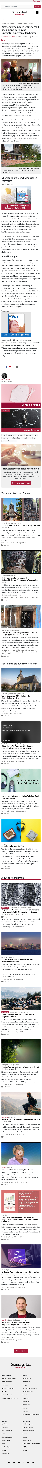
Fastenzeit (4, 1427)
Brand (4, 435)
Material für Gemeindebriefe (31, 1444)
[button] (4, 40)
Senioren (13, 441)
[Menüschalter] (37, 12)
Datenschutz (26, 1405)
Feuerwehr (20, 435)
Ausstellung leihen (28, 1424)
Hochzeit (4, 1450)
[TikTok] (23, 1463)
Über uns (25, 1411)
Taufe (3, 1444)
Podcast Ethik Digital (7, 1388)
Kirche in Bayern (6, 1382)
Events (24, 1434)
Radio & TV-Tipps (6, 1395)
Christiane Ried (9, 37)
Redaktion (25, 1398)
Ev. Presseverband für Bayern (31, 1415)
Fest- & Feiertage (6, 1431)
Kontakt (24, 1395)
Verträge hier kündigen (29, 1388)
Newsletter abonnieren (21, 483)
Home (3, 19)
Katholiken (28, 435)
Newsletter (25, 1401)
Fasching (4, 1424)
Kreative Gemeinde (29, 438)
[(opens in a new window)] (9, 1463)
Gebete (24, 1437)
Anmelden (37, 1)
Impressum (25, 1408)
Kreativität (5, 441)
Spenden (25, 1450)
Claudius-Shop (26, 1378)
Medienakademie (27, 1427)
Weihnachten (5, 1440)
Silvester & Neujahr (7, 1437)
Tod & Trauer (5, 1454)
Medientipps (5, 1385)
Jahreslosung (26, 1440)
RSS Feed (25, 1447)
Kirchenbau (5, 438)
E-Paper (24, 1385)
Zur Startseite (21, 1351)
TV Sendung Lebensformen (9, 1398)
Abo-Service (26, 1382)
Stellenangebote (27, 1392)
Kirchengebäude (16, 438)
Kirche (11, 19)
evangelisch (11, 435)
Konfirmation (5, 1447)
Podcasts (4, 1392)
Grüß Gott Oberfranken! (8, 1378)
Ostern (3, 1434)
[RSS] (33, 1463)
